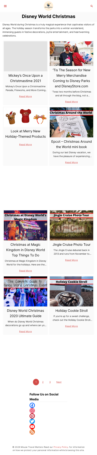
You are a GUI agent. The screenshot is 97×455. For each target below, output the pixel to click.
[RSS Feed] (48, 432)
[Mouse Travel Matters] (48, 5)
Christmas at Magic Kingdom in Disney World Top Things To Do (25, 250)
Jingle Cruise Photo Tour (72, 245)
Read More (25, 96)
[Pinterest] (48, 416)
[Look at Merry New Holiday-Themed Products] (25, 117)
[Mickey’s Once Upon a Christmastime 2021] (25, 56)
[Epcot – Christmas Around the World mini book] (71, 122)
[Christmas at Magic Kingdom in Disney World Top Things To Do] (25, 225)
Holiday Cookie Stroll (71, 311)
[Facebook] (48, 405)
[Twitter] (48, 421)
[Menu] (5, 6)
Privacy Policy (61, 447)
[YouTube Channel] (48, 426)
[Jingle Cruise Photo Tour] (71, 225)
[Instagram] (48, 410)
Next (59, 382)
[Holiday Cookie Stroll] (71, 291)
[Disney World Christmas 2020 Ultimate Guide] (25, 291)
